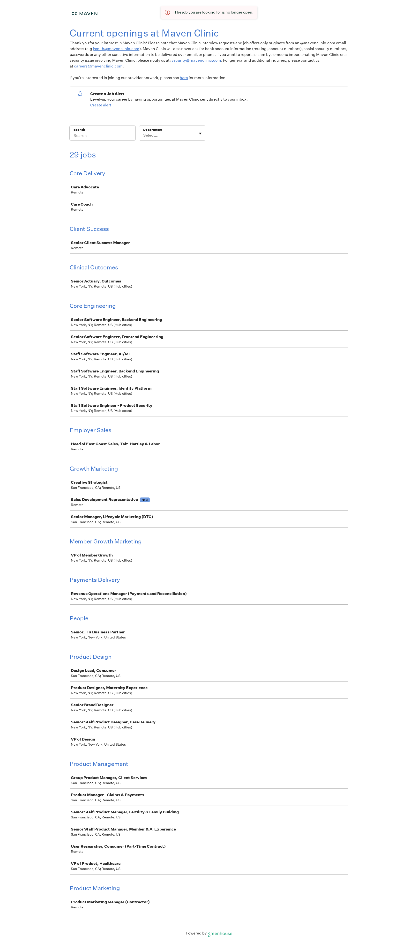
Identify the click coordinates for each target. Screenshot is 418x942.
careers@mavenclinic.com (98, 66)
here (184, 77)
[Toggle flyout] (200, 133)
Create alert (100, 105)
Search (79, 130)
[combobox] (143, 135)
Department (152, 130)
